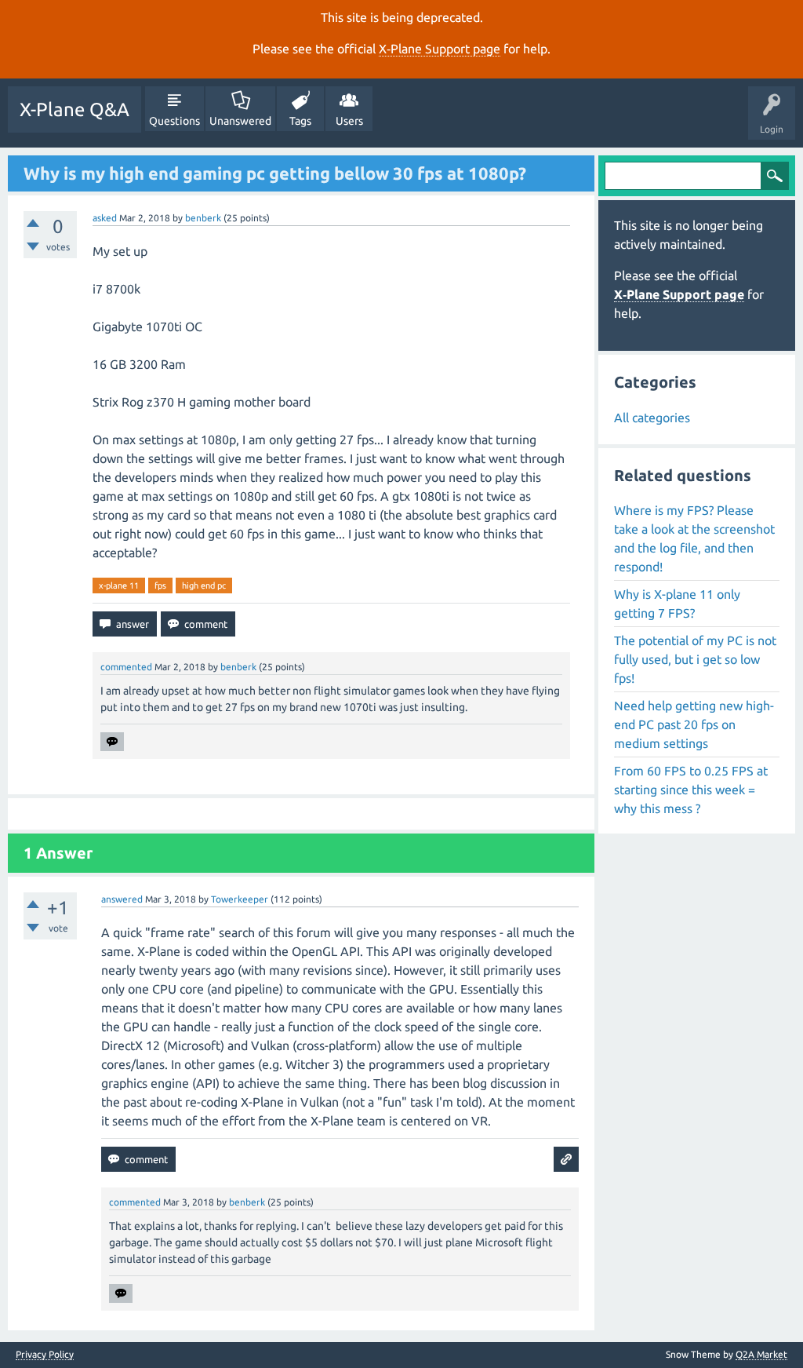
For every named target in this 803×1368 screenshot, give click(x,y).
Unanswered (240, 121)
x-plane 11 (119, 585)
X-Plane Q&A (74, 109)
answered (122, 899)
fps (160, 585)
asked (105, 218)
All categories (652, 417)
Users (349, 121)
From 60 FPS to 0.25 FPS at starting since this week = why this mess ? (691, 789)
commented (126, 667)
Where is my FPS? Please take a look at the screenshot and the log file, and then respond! (694, 538)
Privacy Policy (45, 1354)
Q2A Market (761, 1354)
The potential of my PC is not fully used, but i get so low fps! (695, 659)
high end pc (204, 585)
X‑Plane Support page (439, 49)
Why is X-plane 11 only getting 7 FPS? (677, 603)
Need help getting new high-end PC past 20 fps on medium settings (694, 724)
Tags (300, 121)
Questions (174, 121)
